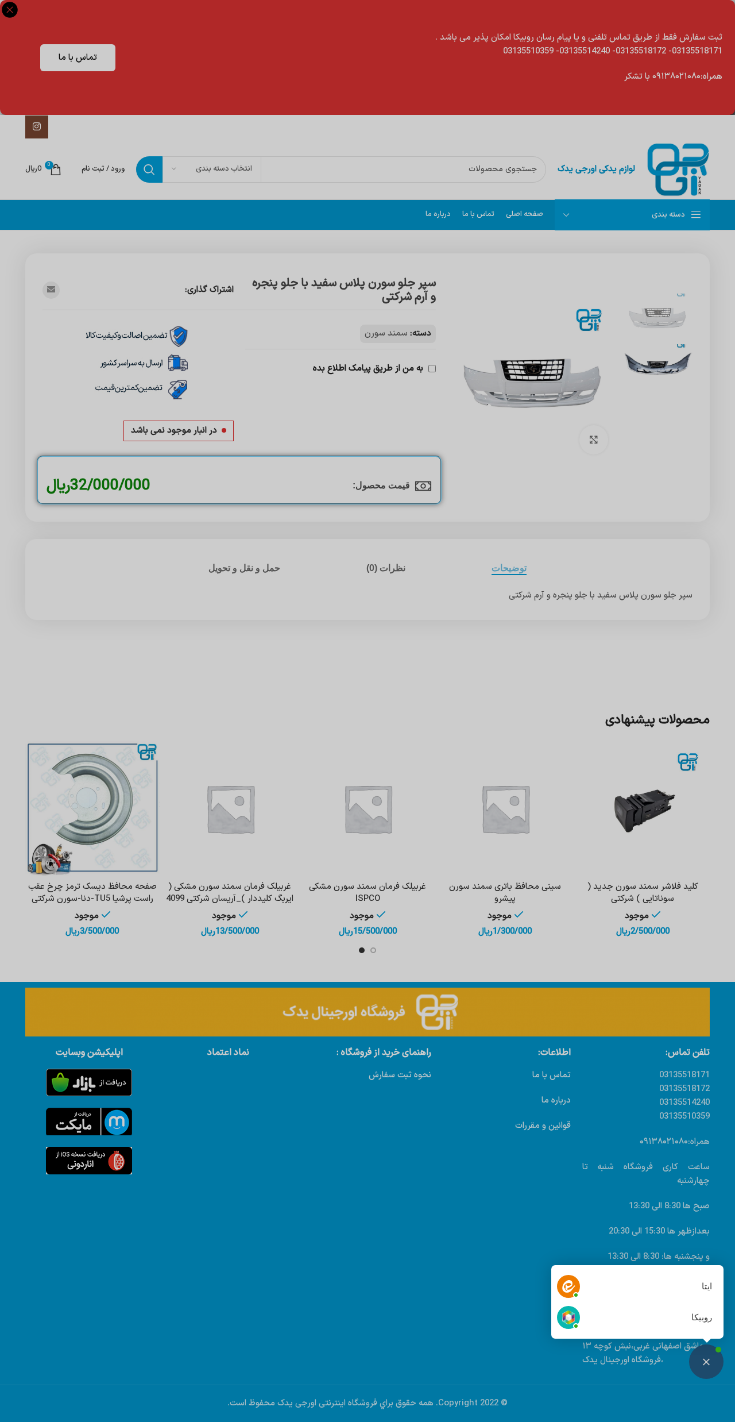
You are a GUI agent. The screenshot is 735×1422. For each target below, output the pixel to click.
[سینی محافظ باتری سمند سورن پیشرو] (505, 808)
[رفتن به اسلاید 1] (373, 950)
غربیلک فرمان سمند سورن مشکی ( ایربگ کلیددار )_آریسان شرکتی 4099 (229, 892)
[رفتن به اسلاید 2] (362, 950)
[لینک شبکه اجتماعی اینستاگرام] (36, 126)
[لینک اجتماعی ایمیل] (51, 290)
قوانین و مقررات (543, 1125)
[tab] (509, 568)
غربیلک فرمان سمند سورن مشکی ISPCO (367, 892)
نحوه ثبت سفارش (400, 1075)
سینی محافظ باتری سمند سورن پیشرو (505, 892)
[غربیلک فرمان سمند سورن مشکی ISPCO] (367, 808)
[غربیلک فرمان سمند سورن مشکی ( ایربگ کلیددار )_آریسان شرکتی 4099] (230, 808)
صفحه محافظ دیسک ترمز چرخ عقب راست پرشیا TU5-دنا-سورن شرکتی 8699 (92, 899)
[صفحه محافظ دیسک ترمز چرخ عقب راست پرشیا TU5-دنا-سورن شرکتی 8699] (92, 808)
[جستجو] (149, 169)
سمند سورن (386, 333)
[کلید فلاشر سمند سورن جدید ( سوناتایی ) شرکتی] (642, 808)
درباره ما (556, 1100)
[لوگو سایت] (678, 169)
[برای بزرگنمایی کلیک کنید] (593, 439)
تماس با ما (78, 57)
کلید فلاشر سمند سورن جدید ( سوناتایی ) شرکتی (642, 892)
